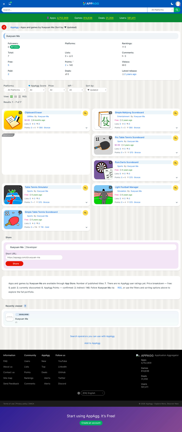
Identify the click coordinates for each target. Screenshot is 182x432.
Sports (119, 141)
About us (8, 366)
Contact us (9, 372)
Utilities (29, 116)
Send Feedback (11, 383)
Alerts (47, 378)
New (44, 361)
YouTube (62, 361)
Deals (44, 372)
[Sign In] (178, 3)
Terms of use (8, 404)
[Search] (177, 9)
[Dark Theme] (172, 3)
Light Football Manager (127, 187)
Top (43, 366)
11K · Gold (44, 227)
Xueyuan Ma (43, 116)
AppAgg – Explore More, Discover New (162, 404)
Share (15, 263)
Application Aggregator (167, 355)
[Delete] (25, 306)
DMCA (31, 404)
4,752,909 (62, 17)
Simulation (120, 191)
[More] (86, 127)
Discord (62, 383)
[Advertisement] (46, 154)
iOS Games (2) (69, 47)
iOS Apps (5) (66, 47)
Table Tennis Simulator (36, 187)
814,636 (87, 17)
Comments (29, 383)
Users (27, 361)
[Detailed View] (15, 96)
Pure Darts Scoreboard (126, 162)
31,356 (109, 17)
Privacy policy (21, 404)
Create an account (91, 422)
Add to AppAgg (92, 343)
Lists (26, 366)
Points (27, 372)
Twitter (61, 378)
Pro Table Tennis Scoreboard (129, 137)
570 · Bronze (135, 152)
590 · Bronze (44, 128)
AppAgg (14, 27)
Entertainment (122, 116)
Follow (16, 47)
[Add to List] (85, 113)
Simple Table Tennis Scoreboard (41, 212)
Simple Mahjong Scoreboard (129, 112)
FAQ (5, 361)
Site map (7, 378)
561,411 (131, 17)
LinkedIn (62, 366)
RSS (120, 287)
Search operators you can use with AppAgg (92, 336)
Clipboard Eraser (33, 112)
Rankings (28, 378)
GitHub (62, 372)
